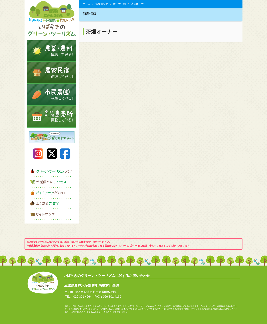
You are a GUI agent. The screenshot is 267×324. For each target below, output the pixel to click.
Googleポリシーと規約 (99, 312)
